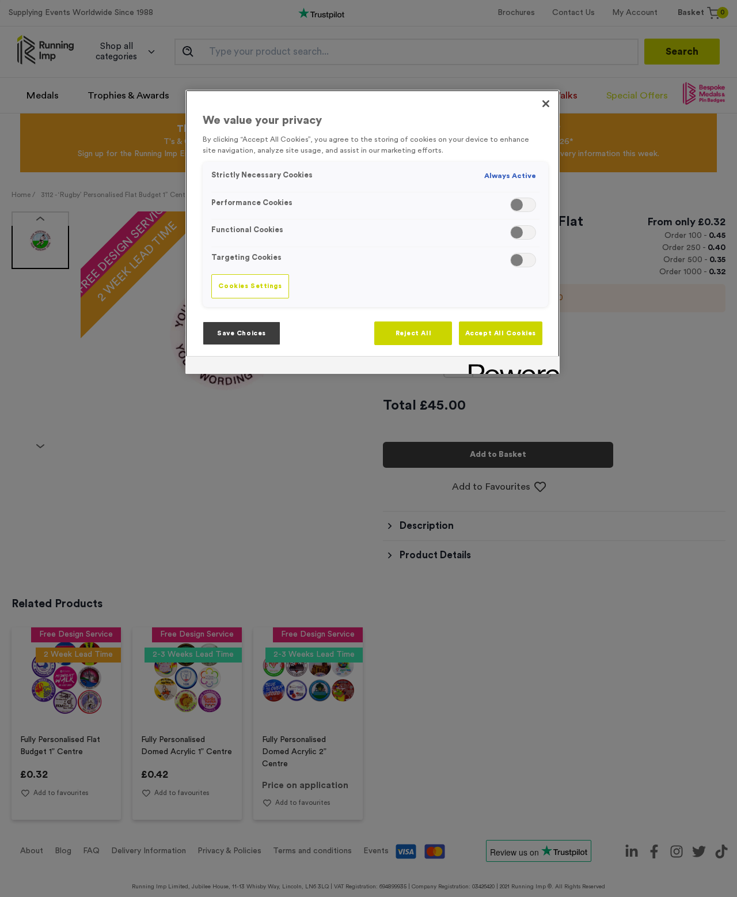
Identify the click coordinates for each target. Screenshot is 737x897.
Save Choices (241, 333)
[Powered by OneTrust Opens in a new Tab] (510, 366)
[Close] (546, 103)
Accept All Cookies (500, 333)
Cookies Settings (250, 286)
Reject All (414, 333)
